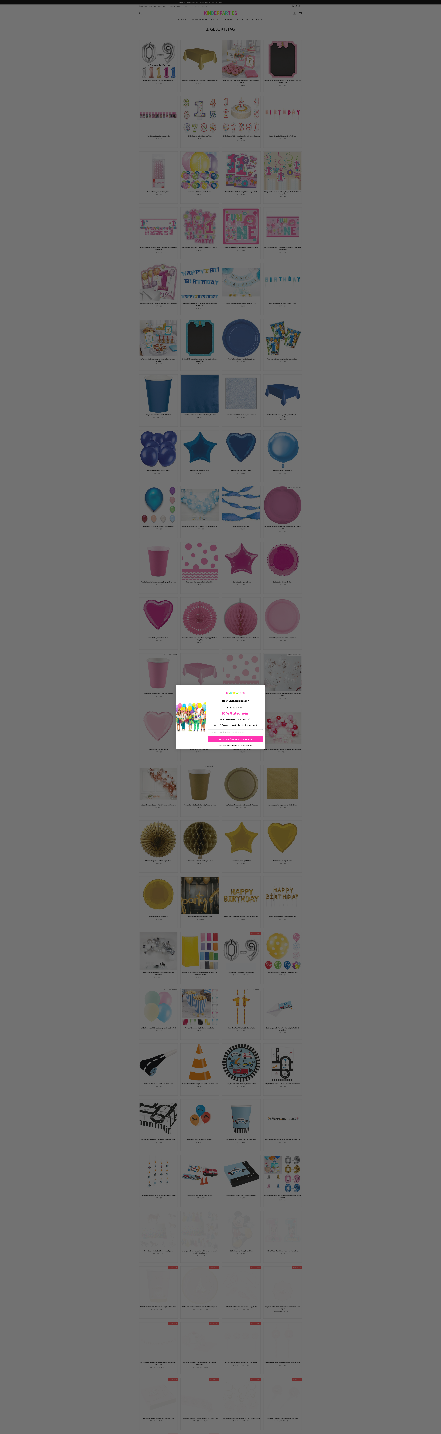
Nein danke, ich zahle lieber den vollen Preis (235, 745)
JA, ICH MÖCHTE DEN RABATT (235, 739)
